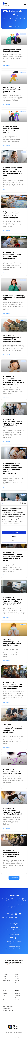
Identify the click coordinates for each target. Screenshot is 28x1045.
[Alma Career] (14, 1027)
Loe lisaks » (6, 65)
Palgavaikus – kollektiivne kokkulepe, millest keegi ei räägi (14, 297)
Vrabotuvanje (18, 997)
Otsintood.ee (6, 1004)
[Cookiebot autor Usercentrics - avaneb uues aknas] (20, 503)
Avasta (11, 26)
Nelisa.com (5, 987)
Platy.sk (17, 982)
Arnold (16, 972)
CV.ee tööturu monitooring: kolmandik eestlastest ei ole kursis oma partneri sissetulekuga (12, 728)
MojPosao (17, 993)
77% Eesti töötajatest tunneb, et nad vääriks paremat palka (12, 90)
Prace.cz (4, 978)
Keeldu (14, 540)
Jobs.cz (4, 972)
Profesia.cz (5, 976)
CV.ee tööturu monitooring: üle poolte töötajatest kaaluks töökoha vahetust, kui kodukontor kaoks (12, 601)
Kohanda (13, 536)
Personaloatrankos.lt (7, 1006)
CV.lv (4, 995)
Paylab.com (18, 984)
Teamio (17, 974)
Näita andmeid (19, 528)
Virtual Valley (18, 1002)
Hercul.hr (17, 999)
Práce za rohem (6, 982)
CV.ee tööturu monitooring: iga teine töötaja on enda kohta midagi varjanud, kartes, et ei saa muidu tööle (13, 380)
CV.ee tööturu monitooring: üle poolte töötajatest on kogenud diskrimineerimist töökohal (12, 423)
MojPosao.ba (18, 995)
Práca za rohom (6, 980)
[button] (25, 4)
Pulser (16, 1004)
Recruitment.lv (6, 1008)
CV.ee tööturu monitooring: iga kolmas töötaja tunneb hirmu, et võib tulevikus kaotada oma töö (13, 556)
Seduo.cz (17, 976)
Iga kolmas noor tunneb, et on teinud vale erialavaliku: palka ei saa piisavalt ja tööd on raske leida (13, 171)
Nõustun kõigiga (14, 532)
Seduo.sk (17, 978)
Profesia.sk (5, 974)
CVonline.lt (5, 993)
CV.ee (4, 997)
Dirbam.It (5, 999)
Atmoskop (5, 984)
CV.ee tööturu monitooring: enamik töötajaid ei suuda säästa (13, 771)
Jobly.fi (4, 1019)
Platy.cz (17, 980)
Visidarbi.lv (5, 1002)
